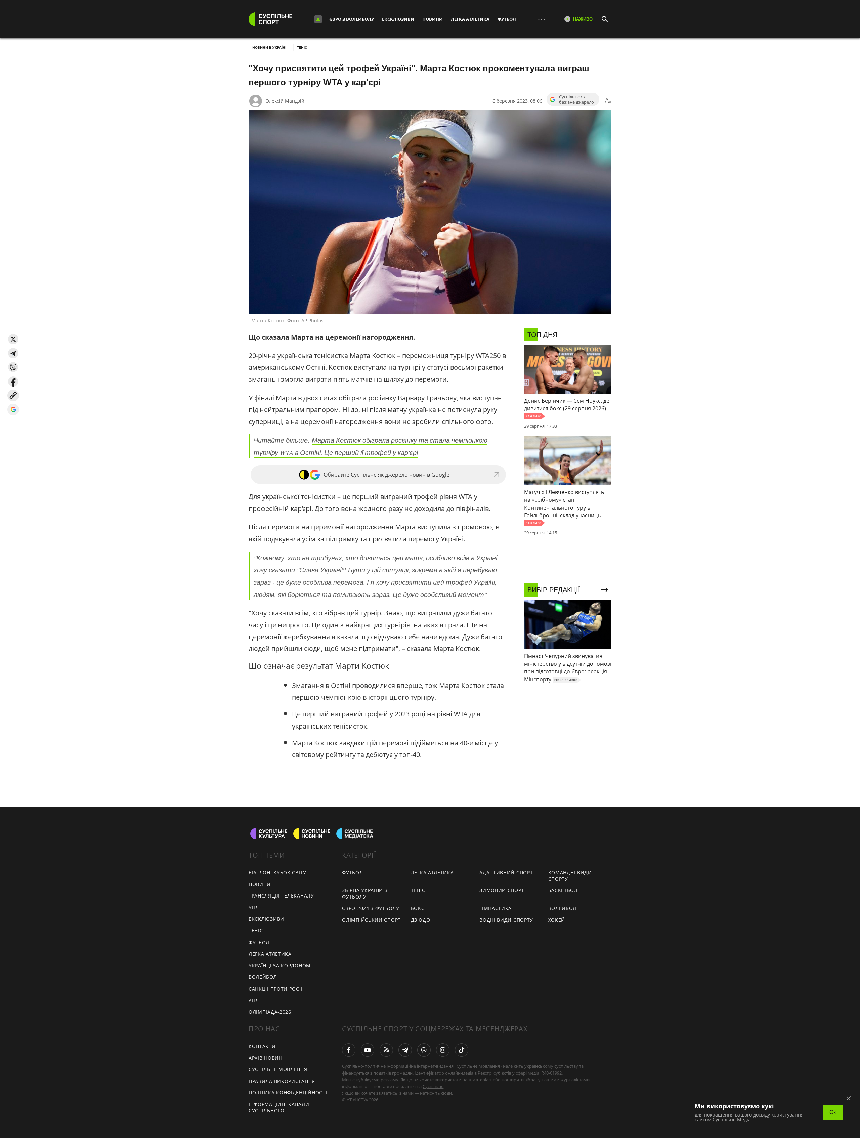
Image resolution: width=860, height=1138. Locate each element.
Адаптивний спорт (506, 872)
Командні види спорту (570, 875)
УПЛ (254, 907)
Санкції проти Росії (275, 989)
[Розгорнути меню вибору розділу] (318, 19)
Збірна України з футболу (364, 893)
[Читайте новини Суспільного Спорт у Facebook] (348, 1050)
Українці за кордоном (280, 965)
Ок (832, 1112)
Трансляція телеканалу (281, 895)
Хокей (556, 920)
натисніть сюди (436, 1093)
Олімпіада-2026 (270, 1012)
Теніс (302, 47)
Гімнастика (495, 908)
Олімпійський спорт (371, 920)
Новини (432, 19)
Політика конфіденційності (288, 1092)
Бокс (418, 908)
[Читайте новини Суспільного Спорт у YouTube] (367, 1050)
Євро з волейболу (351, 19)
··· (542, 19)
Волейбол (263, 977)
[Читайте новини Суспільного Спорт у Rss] (386, 1050)
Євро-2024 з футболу (370, 908)
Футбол (507, 19)
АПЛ (254, 1000)
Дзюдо (420, 920)
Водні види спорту (506, 920)
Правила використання (282, 1081)
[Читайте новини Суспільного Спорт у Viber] (424, 1050)
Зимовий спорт (501, 890)
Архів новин (266, 1058)
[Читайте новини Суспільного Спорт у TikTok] (461, 1050)
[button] (13, 339)
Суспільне (433, 1086)
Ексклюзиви (398, 19)
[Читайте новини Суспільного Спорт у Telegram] (405, 1050)
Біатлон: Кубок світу (277, 872)
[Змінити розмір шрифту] (608, 101)
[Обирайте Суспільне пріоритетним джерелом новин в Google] (13, 409)
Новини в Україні (269, 47)
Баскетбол (563, 890)
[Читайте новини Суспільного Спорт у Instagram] (442, 1050)
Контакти (262, 1046)
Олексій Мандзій (284, 101)
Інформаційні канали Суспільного (279, 1107)
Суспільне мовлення (278, 1069)
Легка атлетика (470, 19)
